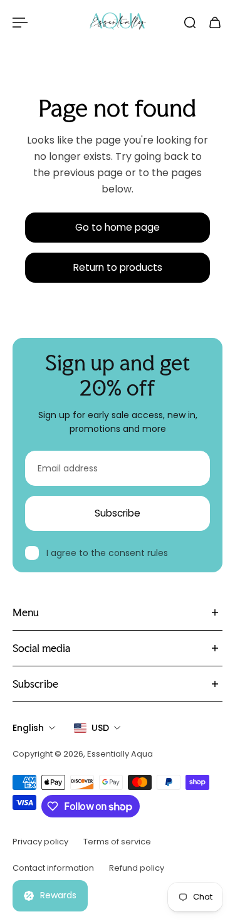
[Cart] (214, 22)
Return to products (117, 267)
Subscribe (117, 513)
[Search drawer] (189, 22)
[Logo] (118, 22)
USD (100, 728)
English (28, 728)
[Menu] (20, 22)
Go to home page (117, 227)
